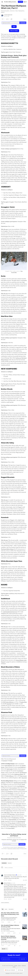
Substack (8, 973)
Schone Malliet (7, 809)
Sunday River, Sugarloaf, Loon (19, 110)
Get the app (20, 970)
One (2, 818)
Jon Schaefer (20, 771)
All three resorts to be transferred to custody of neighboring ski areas (9, 918)
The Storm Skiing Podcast (7, 549)
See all (3, 948)
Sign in (25, 1)
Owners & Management (20, 825)
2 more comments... (5, 902)
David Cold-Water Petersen (10, 875)
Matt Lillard (4, 804)
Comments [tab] (4, 863)
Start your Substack (10, 970)
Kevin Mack (22, 789)
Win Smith (16, 797)
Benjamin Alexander (5, 816)
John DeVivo (16, 818)
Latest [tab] (6, 909)
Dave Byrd (24, 778)
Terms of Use (20, 847)
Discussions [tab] (11, 909)
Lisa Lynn (21, 795)
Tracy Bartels (12, 823)
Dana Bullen (4, 800)
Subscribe (20, 1)
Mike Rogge (7, 812)
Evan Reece (10, 791)
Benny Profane (7, 883)
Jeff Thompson (23, 772)
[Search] (25, 909)
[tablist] (6, 863)
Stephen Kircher (4, 789)
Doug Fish (18, 804)
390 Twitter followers (8, 702)
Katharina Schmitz (19, 774)
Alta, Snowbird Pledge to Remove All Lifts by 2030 (10, 926)
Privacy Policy (23, 848)
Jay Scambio (7, 798)
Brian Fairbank (12, 819)
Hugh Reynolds (10, 802)
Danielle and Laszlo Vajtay (20, 782)
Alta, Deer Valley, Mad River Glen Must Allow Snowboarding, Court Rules (10, 914)
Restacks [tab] (10, 863)
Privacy (15, 965)
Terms (19, 965)
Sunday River (23, 702)
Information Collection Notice (13, 848)
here (25, 36)
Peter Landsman (13, 788)
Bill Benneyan (14, 826)
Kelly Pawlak (10, 769)
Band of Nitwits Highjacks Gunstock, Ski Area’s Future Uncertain (8, 938)
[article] (14, 917)
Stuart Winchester (8, 14)
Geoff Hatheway (22, 767)
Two (5, 818)
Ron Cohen (12, 814)
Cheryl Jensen (9, 811)
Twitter (10, 761)
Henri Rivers (19, 805)
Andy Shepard (6, 825)
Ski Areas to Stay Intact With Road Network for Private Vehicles (10, 929)
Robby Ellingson (9, 776)
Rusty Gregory (23, 776)
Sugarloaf (9, 704)
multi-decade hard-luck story (10, 612)
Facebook (4, 761)
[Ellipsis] (26, 875)
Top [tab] (2, 909)
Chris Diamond (8, 765)
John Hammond (21, 821)
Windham (5, 112)
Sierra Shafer (11, 828)
